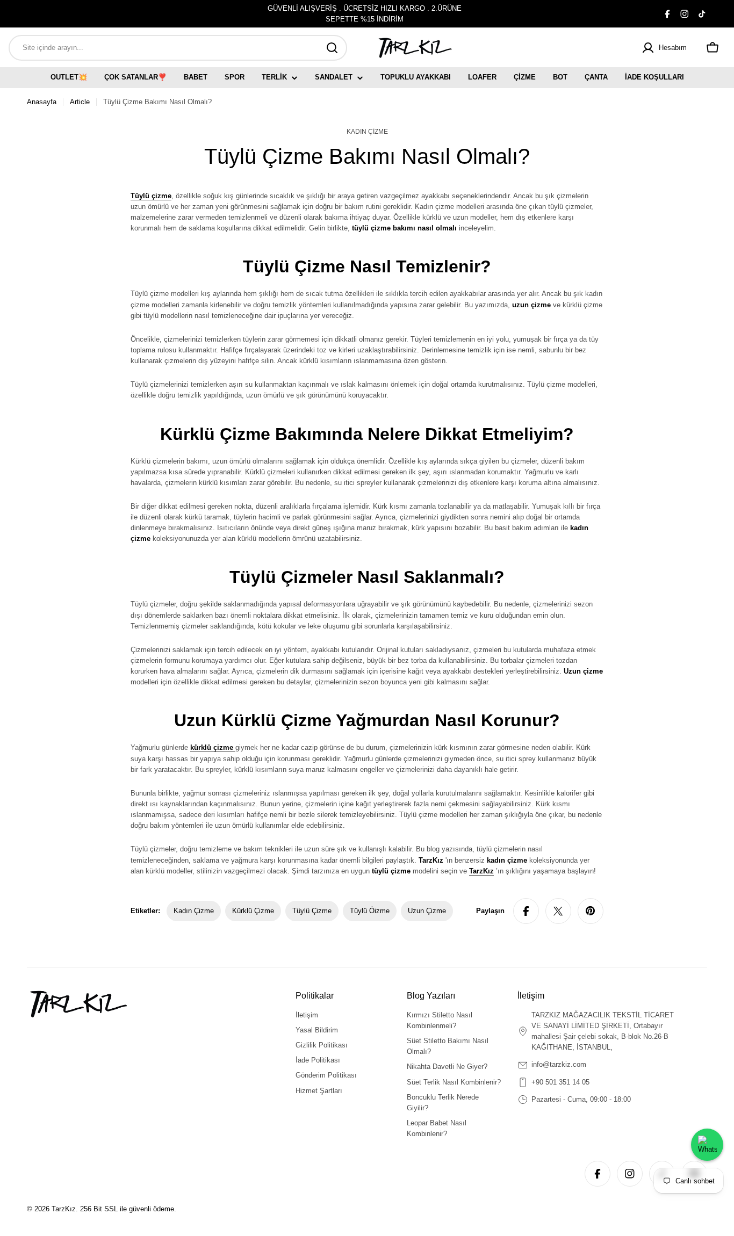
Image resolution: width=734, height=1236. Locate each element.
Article (80, 102)
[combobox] (178, 48)
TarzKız (64, 1209)
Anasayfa (41, 102)
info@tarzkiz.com (558, 1064)
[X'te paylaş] (558, 911)
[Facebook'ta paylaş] (526, 911)
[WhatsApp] (707, 1145)
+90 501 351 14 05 (560, 1082)
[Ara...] (332, 47)
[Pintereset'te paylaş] (590, 911)
